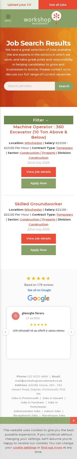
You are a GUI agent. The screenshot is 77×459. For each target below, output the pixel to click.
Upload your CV (19, 5)
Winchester (33, 143)
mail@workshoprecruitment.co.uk (38, 380)
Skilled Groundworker (38, 203)
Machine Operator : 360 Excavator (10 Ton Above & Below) (38, 132)
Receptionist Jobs (25, 415)
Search (64, 86)
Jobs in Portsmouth (25, 398)
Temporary (64, 148)
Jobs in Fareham (32, 402)
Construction (38, 158)
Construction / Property (37, 153)
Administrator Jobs (27, 411)
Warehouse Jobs (53, 415)
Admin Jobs (52, 411)
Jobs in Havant (52, 398)
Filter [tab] (38, 120)
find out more (51, 447)
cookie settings (24, 447)
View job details (38, 172)
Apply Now (38, 183)
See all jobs (57, 5)
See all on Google (39, 290)
